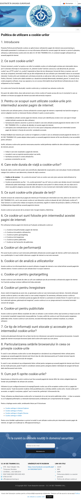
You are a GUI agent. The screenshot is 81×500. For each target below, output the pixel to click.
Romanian (69, 3)
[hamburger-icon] (78, 29)
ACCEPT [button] (49, 497)
